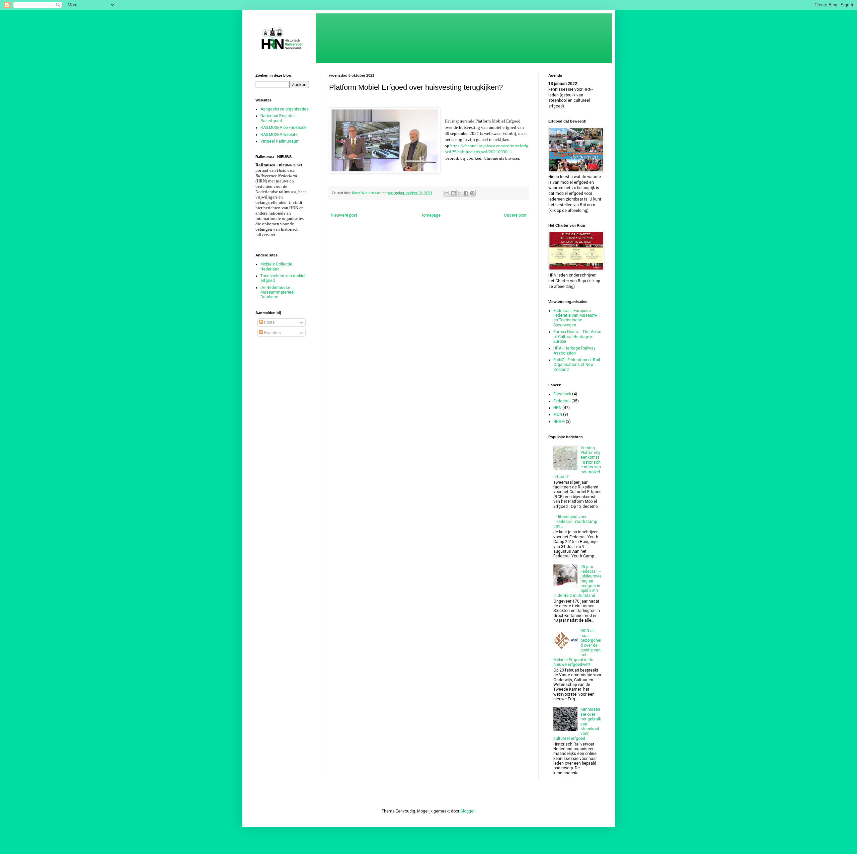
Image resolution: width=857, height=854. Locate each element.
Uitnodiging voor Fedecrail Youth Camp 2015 (575, 522)
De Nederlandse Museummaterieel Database (277, 292)
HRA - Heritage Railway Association (574, 350)
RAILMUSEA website (279, 134)
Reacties (272, 332)
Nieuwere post (344, 215)
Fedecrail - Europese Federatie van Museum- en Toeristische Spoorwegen (575, 317)
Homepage (430, 215)
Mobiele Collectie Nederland (276, 266)
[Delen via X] (459, 193)
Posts (269, 322)
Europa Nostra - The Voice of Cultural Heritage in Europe (577, 336)
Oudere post (515, 215)
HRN (557, 407)
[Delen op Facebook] (466, 193)
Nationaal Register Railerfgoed (277, 118)
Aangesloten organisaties (284, 109)
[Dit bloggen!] (453, 193)
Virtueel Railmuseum (280, 141)
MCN (557, 414)
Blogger (467, 811)
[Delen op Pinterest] (472, 193)
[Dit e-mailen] (447, 193)
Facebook (562, 394)
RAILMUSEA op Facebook (283, 127)
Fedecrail (561, 401)
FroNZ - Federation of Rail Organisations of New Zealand (576, 365)
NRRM (559, 421)
